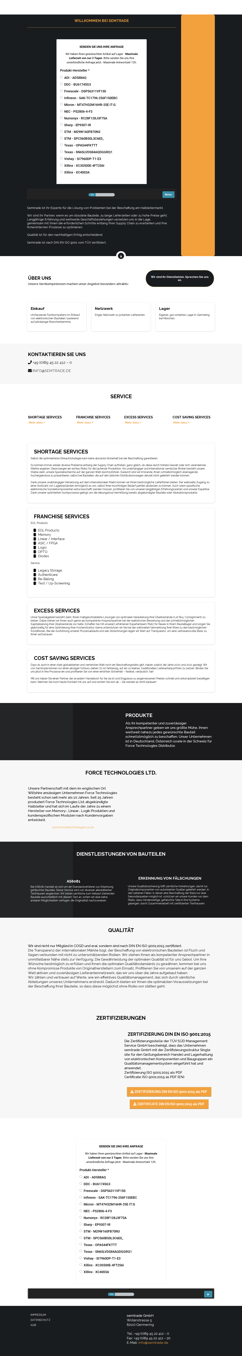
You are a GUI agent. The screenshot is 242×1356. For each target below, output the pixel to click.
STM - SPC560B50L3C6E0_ (84, 138)
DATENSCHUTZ (40, 1320)
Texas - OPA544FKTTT (80, 145)
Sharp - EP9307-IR (77, 125)
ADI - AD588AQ (75, 78)
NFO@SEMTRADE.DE (52, 370)
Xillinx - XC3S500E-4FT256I (84, 166)
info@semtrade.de (153, 1342)
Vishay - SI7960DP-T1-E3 (82, 159)
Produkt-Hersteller (75, 70)
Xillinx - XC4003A (77, 172)
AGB (33, 1325)
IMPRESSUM (38, 1314)
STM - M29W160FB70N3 (82, 132)
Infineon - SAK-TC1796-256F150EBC (91, 98)
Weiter (168, 194)
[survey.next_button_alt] (208, 1294)
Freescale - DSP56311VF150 (85, 91)
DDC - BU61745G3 (77, 84)
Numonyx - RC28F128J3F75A (85, 118)
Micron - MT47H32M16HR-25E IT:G (90, 105)
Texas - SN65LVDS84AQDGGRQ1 (88, 152)
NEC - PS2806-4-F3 (78, 111)
